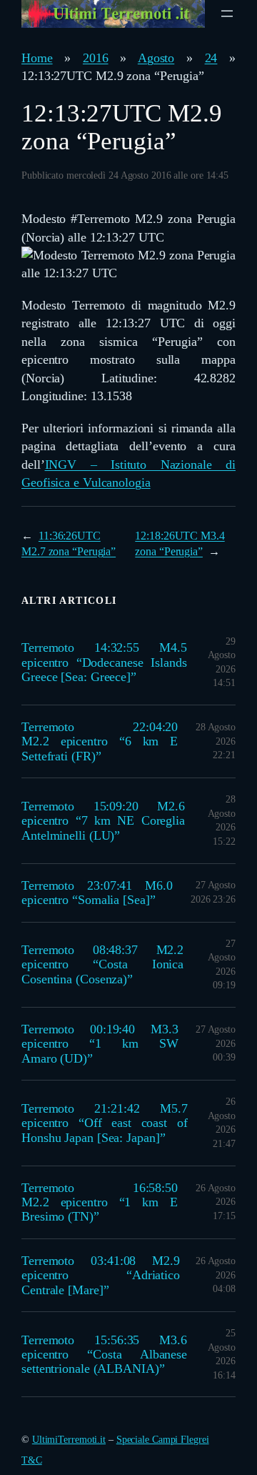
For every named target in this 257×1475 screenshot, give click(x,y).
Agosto (156, 58)
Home (37, 58)
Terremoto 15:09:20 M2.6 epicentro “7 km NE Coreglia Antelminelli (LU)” (103, 821)
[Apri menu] (227, 13)
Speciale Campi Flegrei (162, 1439)
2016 (96, 58)
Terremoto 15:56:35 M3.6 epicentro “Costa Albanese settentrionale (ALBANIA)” (104, 1354)
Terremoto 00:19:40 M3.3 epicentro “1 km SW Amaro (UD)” (99, 1044)
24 (211, 58)
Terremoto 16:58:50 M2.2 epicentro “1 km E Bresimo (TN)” (99, 1202)
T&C (31, 1460)
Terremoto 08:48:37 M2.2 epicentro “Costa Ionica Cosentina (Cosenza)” (102, 964)
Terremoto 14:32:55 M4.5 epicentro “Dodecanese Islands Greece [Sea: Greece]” (103, 662)
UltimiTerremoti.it (69, 1439)
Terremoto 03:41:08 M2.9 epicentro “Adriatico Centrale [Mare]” (100, 1275)
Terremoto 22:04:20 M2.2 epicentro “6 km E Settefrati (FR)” (99, 741)
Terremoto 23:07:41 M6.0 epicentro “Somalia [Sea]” (97, 892)
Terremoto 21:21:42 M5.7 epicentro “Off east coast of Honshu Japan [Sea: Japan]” (104, 1123)
